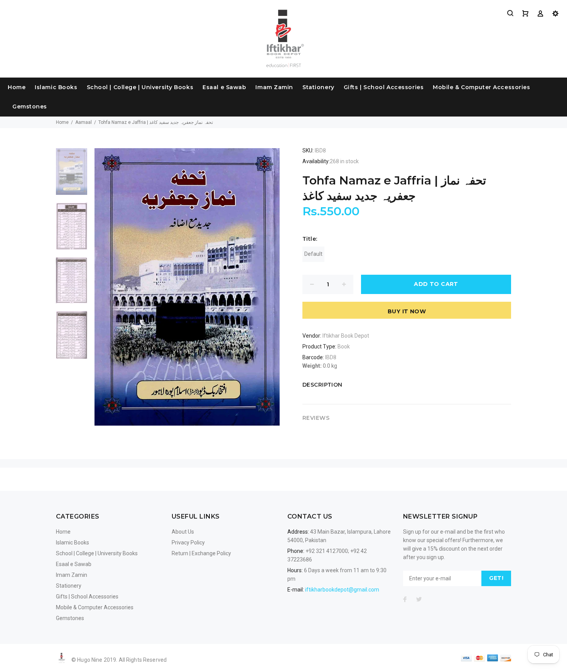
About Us (183, 532)
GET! (496, 578)
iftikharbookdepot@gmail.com (342, 589)
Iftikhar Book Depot (345, 336)
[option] (71, 175)
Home (16, 87)
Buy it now (407, 311)
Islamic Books (56, 87)
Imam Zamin (274, 87)
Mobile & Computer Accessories (481, 87)
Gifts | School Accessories (384, 87)
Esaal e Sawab (224, 87)
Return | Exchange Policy (201, 553)
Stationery (318, 87)
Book (344, 346)
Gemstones (29, 106)
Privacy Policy (188, 542)
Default (313, 254)
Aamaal (83, 122)
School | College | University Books (140, 87)
